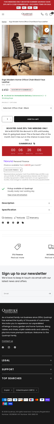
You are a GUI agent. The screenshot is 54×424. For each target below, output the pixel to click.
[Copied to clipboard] (23, 222)
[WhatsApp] (18, 222)
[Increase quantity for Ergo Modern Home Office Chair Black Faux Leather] (11, 119)
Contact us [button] (7, 341)
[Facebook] (3, 222)
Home (4, 22)
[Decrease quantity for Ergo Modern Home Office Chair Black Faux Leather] (4, 119)
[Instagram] (10, 347)
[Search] (46, 14)
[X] (8, 222)
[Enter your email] (49, 294)
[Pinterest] (13, 222)
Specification (9, 209)
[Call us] (42, 14)
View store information (17, 195)
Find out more (17, 257)
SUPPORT (8, 369)
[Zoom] (46, 30)
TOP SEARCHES (12, 378)
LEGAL (6, 360)
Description (8, 203)
